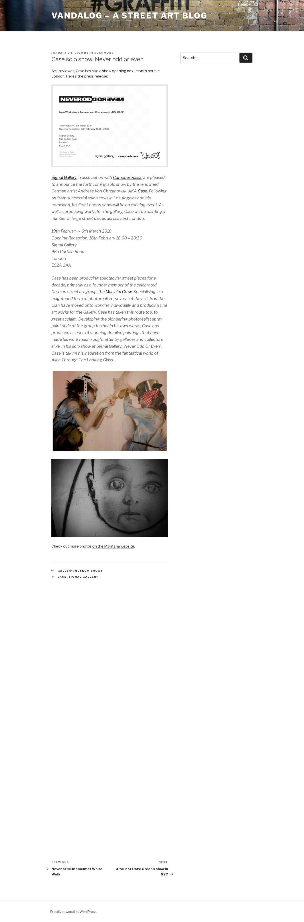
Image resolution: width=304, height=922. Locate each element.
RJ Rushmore (102, 52)
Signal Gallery (64, 177)
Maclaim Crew (118, 291)
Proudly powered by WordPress (73, 912)
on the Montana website (113, 546)
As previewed (63, 71)
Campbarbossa (127, 177)
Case (142, 191)
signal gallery (84, 576)
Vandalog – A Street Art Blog (129, 15)
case (62, 576)
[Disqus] (109, 648)
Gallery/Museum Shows (80, 570)
